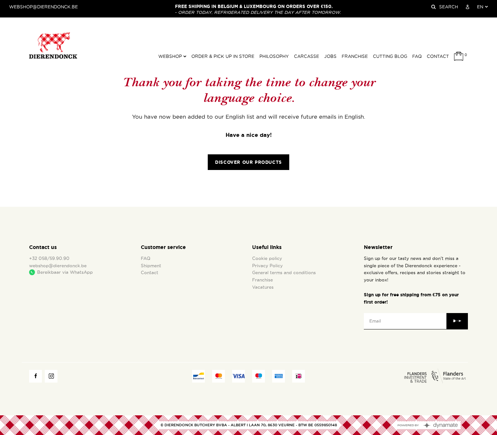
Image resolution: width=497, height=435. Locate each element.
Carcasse (306, 56)
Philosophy (274, 56)
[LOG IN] (467, 7)
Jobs (330, 56)
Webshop (170, 56)
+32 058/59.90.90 (49, 258)
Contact (438, 56)
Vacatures (263, 287)
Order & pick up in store (222, 56)
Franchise (355, 56)
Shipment (151, 266)
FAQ (417, 56)
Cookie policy (267, 258)
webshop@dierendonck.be (43, 7)
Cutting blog (390, 56)
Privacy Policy (267, 266)
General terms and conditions (284, 272)
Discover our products (248, 162)
